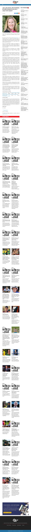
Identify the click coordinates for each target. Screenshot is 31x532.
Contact (23, 525)
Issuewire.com (16, 37)
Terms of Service (9, 525)
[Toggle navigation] (3, 4)
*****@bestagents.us (5, 110)
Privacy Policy (14, 525)
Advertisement (19, 525)
